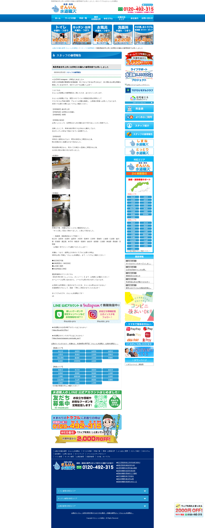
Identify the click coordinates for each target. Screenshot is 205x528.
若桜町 (77, 373)
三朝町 (60, 376)
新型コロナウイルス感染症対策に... (138, 288)
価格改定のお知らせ (133, 276)
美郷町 (110, 358)
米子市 (77, 370)
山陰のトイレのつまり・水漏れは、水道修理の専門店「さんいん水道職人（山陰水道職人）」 (85, 343)
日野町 (77, 383)
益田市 (110, 351)
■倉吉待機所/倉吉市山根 (125, 479)
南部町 (94, 380)
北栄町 (110, 376)
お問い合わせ (147, 18)
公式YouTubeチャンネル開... (136, 270)
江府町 (94, 383)
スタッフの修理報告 (87, 48)
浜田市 (77, 351)
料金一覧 (83, 18)
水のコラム (108, 18)
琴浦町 (94, 376)
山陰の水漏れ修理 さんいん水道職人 (65, 48)
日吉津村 (60, 380)
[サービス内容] (66, 18)
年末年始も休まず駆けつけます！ (138, 282)
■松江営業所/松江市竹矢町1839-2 (128, 462)
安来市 (77, 354)
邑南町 (60, 361)
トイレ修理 (58, 456)
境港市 (94, 370)
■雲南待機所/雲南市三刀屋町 (126, 473)
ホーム (57, 18)
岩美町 (60, 373)
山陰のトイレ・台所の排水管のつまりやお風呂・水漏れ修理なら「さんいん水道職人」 (102, 513)
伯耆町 (110, 380)
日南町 (60, 383)
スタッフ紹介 (135, 451)
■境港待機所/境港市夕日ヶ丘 (126, 482)
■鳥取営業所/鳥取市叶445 (125, 465)
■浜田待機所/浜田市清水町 (125, 471)
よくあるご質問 (123, 451)
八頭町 (110, 373)
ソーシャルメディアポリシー (96, 454)
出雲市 (94, 351)
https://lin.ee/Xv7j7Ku (60, 330)
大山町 (77, 380)
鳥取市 (60, 370)
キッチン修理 (69, 456)
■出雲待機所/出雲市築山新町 (126, 468)
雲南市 (110, 354)
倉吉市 (110, 370)
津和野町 (77, 361)
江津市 (94, 354)
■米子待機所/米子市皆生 (125, 476)
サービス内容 (70, 18)
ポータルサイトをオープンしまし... (138, 263)
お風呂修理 (80, 456)
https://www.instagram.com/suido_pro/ (66, 338)
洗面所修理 (90, 456)
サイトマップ (79, 454)
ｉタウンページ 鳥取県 (135, 364)
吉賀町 (94, 361)
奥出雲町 (60, 358)
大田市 (60, 354)
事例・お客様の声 (96, 18)
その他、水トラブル (103, 456)
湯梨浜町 (77, 376)
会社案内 (134, 18)
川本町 (94, 358)
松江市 (60, 351)
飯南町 (77, 358)
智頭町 (94, 373)
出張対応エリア (121, 18)
